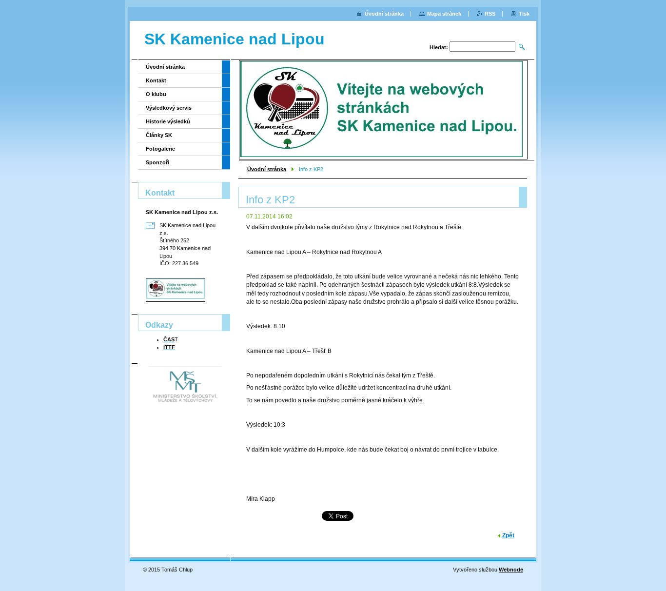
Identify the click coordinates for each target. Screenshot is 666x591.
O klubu (156, 94)
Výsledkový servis (169, 108)
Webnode (511, 569)
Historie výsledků (168, 121)
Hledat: (439, 47)
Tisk (524, 14)
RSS (490, 14)
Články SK (159, 135)
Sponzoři (157, 162)
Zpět (508, 535)
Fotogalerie (160, 149)
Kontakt (156, 80)
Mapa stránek (444, 14)
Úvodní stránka (266, 169)
